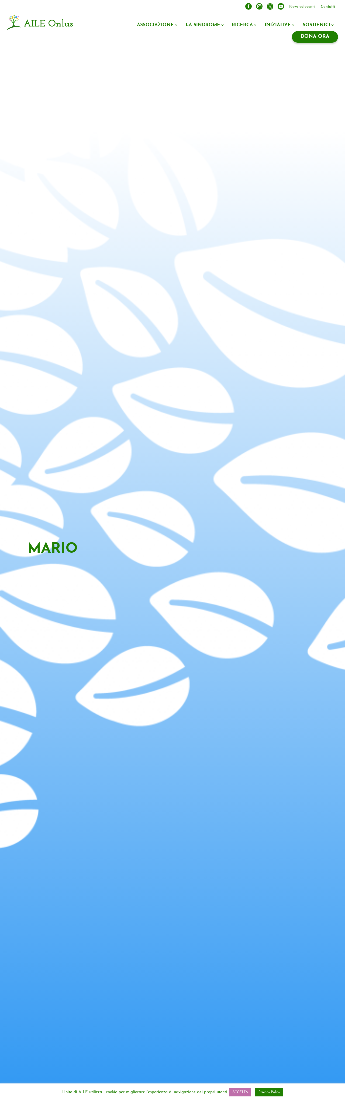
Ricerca (242, 25)
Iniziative (278, 25)
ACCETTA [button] (240, 1092)
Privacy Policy (269, 1092)
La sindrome (203, 25)
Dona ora (315, 36)
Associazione (155, 25)
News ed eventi (302, 7)
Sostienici (316, 25)
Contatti (328, 7)
